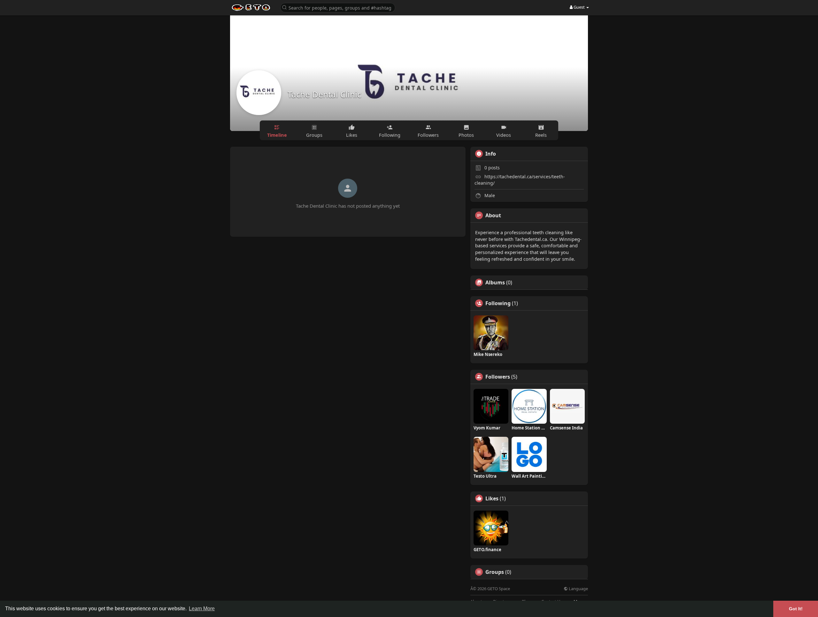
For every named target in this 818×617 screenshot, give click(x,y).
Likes (491, 498)
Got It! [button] (796, 608)
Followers (497, 376)
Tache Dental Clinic (324, 94)
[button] (337, 7)
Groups (494, 572)
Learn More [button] (202, 608)
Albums (495, 282)
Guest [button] (579, 7)
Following (498, 303)
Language (578, 589)
